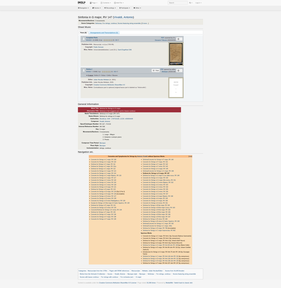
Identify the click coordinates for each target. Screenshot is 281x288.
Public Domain (99, 47)
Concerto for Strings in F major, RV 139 (103, 219)
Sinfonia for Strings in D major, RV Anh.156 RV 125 (160, 261)
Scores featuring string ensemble (129, 23)
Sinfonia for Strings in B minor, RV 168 (155, 219)
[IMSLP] (82, 2)
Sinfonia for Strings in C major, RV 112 (103, 169)
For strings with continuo (109, 277)
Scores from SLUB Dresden (174, 271)
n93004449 (129, 119)
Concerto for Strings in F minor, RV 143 (155, 166)
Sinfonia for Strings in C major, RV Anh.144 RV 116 (160, 256)
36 (116, 40)
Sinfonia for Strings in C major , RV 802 (159, 230)
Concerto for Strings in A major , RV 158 (158, 196)
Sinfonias (98, 23)
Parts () (83, 33)
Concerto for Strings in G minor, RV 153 (155, 185)
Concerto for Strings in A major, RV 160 (155, 200)
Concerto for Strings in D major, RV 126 (103, 194)
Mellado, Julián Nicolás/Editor (152, 271)
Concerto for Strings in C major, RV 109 (103, 159)
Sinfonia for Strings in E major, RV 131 (103, 205)
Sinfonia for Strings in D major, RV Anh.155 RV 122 (160, 258)
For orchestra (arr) (126, 277)
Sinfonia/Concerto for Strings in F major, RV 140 (158, 159)
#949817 (89, 71)
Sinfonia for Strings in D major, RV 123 (103, 189)
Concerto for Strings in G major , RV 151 (159, 180)
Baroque (102, 143)
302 (115, 71)
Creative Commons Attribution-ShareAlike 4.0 (109, 85)
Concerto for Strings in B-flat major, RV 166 (156, 214)
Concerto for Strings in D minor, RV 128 (103, 198)
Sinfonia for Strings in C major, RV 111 (103, 164)
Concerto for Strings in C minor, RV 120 (103, 185)
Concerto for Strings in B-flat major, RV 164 (156, 210)
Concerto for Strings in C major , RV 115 (106, 175)
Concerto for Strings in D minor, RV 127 (103, 196)
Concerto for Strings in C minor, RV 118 (103, 180)
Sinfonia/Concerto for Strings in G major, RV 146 (158, 171)
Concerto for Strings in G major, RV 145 (155, 169)
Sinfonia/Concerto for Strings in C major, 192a (157, 226)
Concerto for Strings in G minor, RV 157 (155, 194)
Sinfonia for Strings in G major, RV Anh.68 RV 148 (160, 245)
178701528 (115, 119)
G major (138, 277)
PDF (162, 38)
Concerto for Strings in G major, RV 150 (155, 178)
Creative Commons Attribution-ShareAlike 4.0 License (117, 283)
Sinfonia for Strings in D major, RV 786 (155, 228)
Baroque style (132, 274)
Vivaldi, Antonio (123, 17)
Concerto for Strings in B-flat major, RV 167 (156, 217)
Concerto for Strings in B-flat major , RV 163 (159, 207)
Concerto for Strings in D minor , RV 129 (108, 200)
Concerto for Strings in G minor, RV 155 (155, 189)
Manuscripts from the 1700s (97, 271)
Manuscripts (135, 271)
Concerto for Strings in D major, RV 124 (103, 191)
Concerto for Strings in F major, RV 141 (155, 162)
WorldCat (103, 119)
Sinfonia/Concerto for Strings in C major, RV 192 (158, 223)
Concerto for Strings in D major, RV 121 (103, 187)
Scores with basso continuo (89, 277)
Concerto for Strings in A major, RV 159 (155, 198)
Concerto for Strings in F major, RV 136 (103, 214)
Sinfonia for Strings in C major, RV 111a (103, 166)
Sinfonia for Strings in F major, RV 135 (103, 212)
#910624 (89, 40)
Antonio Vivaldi (142, 156)
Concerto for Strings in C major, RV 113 (103, 171)
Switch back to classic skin (183, 283)
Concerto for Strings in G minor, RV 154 (155, 187)
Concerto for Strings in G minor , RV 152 (158, 182)
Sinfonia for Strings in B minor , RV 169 (161, 221)
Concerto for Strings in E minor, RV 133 (103, 207)
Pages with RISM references (119, 271)
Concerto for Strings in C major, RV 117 (103, 178)
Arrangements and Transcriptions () (104, 33)
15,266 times (151, 283)
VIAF (108, 119)
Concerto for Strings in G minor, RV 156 (155, 191)
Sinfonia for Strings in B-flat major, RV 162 (156, 205)
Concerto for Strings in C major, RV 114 (103, 173)
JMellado (165, 72)
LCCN (122, 119)
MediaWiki (169, 283)
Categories (82, 271)
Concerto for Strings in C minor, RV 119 (103, 182)
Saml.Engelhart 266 (125, 50)
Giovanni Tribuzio (161, 40)
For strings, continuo (110, 23)
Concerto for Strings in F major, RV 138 (103, 217)
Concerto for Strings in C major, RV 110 (103, 162)
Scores (109, 274)
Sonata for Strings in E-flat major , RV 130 (110, 203)
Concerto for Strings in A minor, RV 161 (155, 203)
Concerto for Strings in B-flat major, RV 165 (156, 212)
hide (190, 156)
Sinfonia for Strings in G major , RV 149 (161, 175)
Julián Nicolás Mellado (101, 79)
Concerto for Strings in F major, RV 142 (155, 164)
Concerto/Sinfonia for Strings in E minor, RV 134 (106, 210)
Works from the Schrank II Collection (92, 274)
